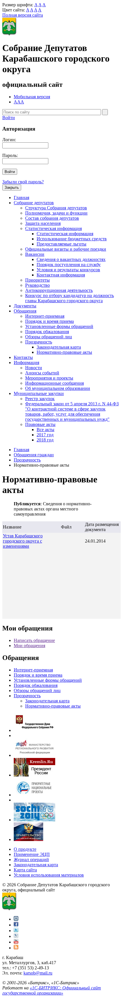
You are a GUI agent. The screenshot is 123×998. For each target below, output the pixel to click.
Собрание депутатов (34, 202)
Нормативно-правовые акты (64, 352)
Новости (33, 367)
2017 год (45, 434)
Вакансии (34, 254)
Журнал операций (31, 859)
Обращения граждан (34, 454)
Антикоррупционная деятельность (59, 290)
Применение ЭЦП (32, 854)
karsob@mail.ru (37, 973)
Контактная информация (61, 274)
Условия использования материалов (49, 875)
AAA (19, 101)
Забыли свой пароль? (23, 181)
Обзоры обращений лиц (48, 336)
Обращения (25, 311)
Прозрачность (38, 341)
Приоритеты (37, 280)
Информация (26, 362)
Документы (25, 305)
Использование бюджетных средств (72, 238)
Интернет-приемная (44, 316)
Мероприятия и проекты (49, 378)
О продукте (25, 849)
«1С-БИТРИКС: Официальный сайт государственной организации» (51, 990)
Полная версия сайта (22, 15)
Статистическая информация (53, 228)
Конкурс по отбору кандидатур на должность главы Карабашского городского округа (69, 298)
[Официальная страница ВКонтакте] (16, 919)
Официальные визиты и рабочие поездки (65, 249)
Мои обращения (29, 645)
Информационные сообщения (54, 383)
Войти (8, 117)
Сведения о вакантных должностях (71, 259)
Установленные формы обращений (59, 326)
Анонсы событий (42, 372)
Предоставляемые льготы (61, 243)
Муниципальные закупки (39, 393)
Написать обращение (34, 640)
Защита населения (43, 223)
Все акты (45, 429)
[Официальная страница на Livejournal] (16, 936)
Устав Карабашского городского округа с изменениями (23, 541)
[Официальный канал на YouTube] (16, 942)
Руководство (37, 285)
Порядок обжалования (47, 331)
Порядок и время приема (49, 321)
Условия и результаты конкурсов (68, 269)
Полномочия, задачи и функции (56, 213)
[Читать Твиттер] (16, 930)
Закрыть (12, 187)
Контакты (23, 357)
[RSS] (16, 947)
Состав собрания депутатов (52, 218)
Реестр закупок (40, 398)
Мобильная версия (32, 96)
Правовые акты (40, 424)
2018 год (45, 439)
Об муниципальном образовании (57, 388)
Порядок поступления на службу (69, 264)
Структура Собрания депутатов (56, 207)
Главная (21, 197)
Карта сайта (25, 869)
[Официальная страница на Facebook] (16, 924)
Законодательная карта (59, 347)
